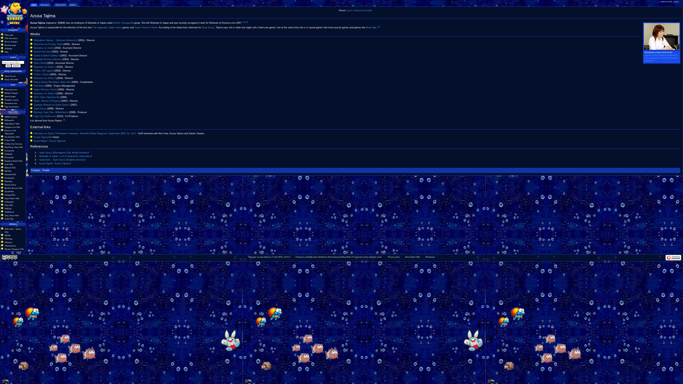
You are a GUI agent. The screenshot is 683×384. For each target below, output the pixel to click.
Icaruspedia (9, 151)
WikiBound (9, 212)
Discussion (45, 5)
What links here (11, 90)
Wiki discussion (11, 38)
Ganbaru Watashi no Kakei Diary (50, 105)
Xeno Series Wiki (12, 215)
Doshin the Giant (42, 51)
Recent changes (11, 42)
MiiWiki (8, 171)
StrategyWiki (10, 195)
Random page (10, 45)
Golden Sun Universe (13, 144)
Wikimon (8, 242)
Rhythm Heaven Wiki (13, 188)
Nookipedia (9, 178)
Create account (666, 1)
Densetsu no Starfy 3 (45, 78)
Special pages (10, 96)
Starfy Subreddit (11, 79)
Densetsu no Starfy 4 (45, 93)
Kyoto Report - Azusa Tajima (48, 141)
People (45, 170)
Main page (9, 35)
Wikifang (8, 239)
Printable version (11, 100)
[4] (64, 120)
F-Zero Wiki (10, 140)
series (107, 27)
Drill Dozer (39, 86)
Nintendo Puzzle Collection (48, 59)
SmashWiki (9, 191)
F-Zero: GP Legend (44, 71)
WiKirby (8, 208)
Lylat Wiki (9, 164)
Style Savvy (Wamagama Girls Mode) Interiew (63, 152)
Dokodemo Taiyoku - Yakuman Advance (54, 40)
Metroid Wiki (10, 168)
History (73, 5)
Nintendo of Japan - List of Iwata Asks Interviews (64, 156)
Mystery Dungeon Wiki (14, 249)
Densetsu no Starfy (44, 48)
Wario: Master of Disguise (47, 101)
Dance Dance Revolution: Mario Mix (52, 82)
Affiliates (8, 48)
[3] (379, 27)
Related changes (11, 93)
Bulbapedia (9, 120)
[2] (247, 22)
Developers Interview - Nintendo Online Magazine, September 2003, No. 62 (84, 133)
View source (60, 5)
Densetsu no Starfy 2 (45, 67)
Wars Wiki (9, 205)
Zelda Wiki (9, 219)
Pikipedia (8, 181)
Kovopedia (9, 157)
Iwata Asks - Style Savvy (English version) (61, 160)
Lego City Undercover (45, 116)
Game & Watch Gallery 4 (47, 55)
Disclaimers (430, 257)
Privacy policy (394, 257)
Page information (12, 107)
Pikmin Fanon (10, 185)
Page (34, 5)
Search (13, 57)
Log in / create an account (358, 10)
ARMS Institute (11, 117)
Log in (676, 1)
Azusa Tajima (41, 137)
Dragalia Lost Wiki (12, 127)
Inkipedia (8, 154)
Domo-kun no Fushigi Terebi (48, 44)
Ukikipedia (9, 202)
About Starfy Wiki (412, 257)
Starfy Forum (10, 76)
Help (7, 52)
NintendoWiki (10, 174)
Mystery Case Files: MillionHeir (50, 112)
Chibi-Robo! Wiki (12, 124)
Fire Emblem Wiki (12, 137)
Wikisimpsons (10, 246)
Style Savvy (208, 27)
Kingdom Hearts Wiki (14, 161)
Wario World (40, 63)
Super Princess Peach (146, 27)
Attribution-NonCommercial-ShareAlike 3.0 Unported (340, 257)
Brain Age (371, 27)
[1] (244, 22)
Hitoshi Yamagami (122, 23)
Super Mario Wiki (12, 198)
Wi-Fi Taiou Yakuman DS (47, 97)
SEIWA (8, 235)
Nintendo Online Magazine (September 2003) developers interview (661, 58)
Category (35, 170)
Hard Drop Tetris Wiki (14, 147)
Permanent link (11, 103)
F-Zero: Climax (41, 74)
